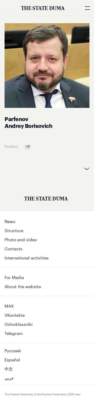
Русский (13, 350)
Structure (14, 230)
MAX (9, 305)
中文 (9, 368)
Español (12, 359)
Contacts (13, 248)
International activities (27, 257)
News (10, 221)
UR (27, 146)
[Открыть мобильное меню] (87, 8)
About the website (23, 286)
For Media (14, 277)
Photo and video (21, 239)
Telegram (14, 332)
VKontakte (15, 314)
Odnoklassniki (19, 323)
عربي (9, 377)
